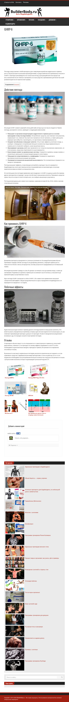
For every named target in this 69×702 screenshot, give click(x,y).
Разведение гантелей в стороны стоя (36, 570)
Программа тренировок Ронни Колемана (38, 535)
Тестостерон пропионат (32, 592)
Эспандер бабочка (31, 581)
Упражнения (21, 20)
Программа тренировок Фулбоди (35, 661)
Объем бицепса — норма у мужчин (36, 478)
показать (16, 84)
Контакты (18, 2)
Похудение (41, 20)
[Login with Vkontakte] (19, 433)
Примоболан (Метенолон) (33, 501)
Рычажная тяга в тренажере (34, 627)
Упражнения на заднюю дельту (34, 638)
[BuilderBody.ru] (23, 12)
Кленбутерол (29, 524)
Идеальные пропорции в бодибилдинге (37, 467)
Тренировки (9, 20)
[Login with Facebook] (17, 433)
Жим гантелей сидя (31, 604)
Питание (31, 20)
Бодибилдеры (10, 24)
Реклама (26, 2)
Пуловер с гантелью (31, 649)
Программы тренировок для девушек (36, 615)
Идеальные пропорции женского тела (37, 547)
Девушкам (52, 20)
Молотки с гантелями (31, 512)
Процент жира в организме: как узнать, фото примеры (42, 558)
